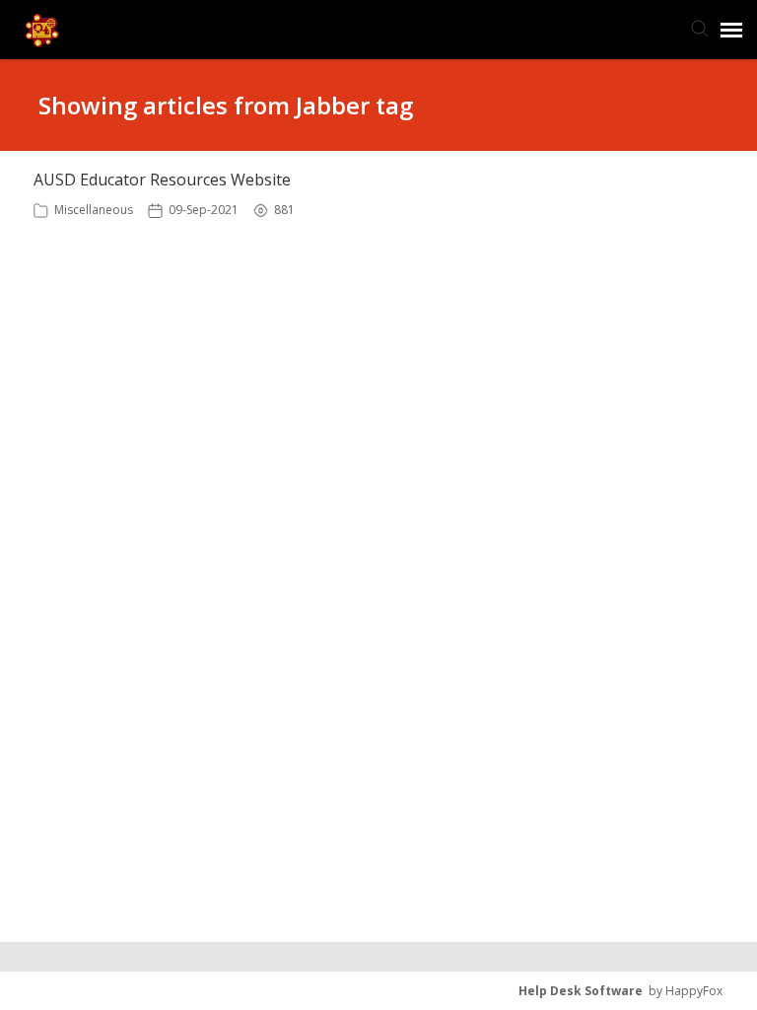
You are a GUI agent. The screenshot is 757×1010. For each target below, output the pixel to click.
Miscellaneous (93, 209)
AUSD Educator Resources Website (162, 179)
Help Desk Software (580, 990)
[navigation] (731, 29)
